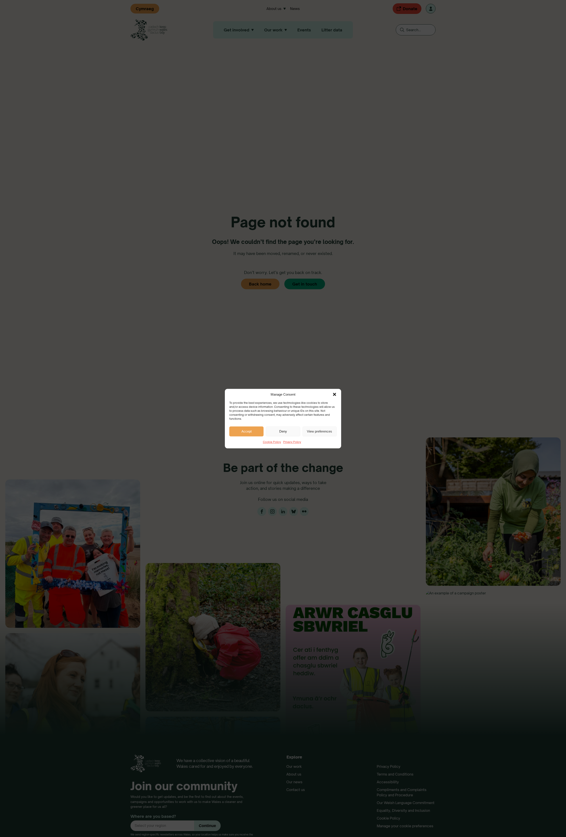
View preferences (319, 431)
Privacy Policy (292, 442)
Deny (283, 431)
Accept (246, 431)
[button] (334, 394)
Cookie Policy (272, 442)
